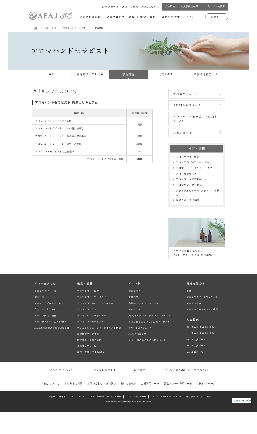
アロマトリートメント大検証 (202, 309)
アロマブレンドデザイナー (191, 179)
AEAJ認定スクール (187, 105)
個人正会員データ (196, 339)
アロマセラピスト (186, 173)
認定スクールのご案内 (89, 340)
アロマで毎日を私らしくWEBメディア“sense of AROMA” (195, 253)
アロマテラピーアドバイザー (192, 162)
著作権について (66, 396)
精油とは (39, 297)
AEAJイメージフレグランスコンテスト (149, 315)
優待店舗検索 (128, 383)
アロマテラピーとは (45, 291)
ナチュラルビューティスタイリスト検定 (198, 192)
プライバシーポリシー (135, 396)
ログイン (216, 17)
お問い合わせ (110, 7)
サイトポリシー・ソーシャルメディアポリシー (99, 396)
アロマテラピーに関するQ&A (50, 321)
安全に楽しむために (45, 309)
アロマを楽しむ (90, 17)
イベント (192, 17)
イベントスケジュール (140, 328)
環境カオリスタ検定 (188, 200)
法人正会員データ (196, 345)
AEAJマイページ (206, 383)
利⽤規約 (50, 396)
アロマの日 (134, 291)
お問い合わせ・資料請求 (101, 383)
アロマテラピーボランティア (202, 297)
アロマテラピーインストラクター (195, 168)
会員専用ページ (150, 383)
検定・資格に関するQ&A (90, 352)
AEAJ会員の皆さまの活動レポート (147, 340)
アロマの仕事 (193, 303)
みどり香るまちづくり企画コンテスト (149, 321)
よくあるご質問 (73, 383)
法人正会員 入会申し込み (200, 333)
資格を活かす (171, 17)
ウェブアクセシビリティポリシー (166, 396)
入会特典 (192, 319)
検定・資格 (148, 17)
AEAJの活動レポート (139, 334)
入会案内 (170, 6)
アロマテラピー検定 (187, 157)
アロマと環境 (130, 7)
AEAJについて (150, 7)
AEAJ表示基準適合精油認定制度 (52, 328)
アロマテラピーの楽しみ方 (49, 303)
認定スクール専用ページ (178, 383)
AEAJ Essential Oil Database (186, 370)
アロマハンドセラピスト (75, 28)
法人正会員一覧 (195, 352)
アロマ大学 (134, 309)
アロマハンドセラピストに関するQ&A (195, 119)
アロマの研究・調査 (120, 17)
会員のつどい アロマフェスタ (144, 303)
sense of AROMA (61, 370)
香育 (188, 291)
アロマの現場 (102, 370)
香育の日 (133, 297)
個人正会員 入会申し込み (200, 327)
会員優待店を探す (190, 6)
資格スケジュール (185, 94)
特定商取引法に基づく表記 (198, 396)
